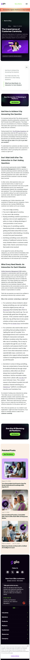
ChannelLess (6, 387)
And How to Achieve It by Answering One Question (12, 71)
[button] (15, 613)
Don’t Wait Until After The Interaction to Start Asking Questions (12, 77)
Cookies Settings (15, 656)
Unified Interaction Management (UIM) (11, 271)
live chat (21, 378)
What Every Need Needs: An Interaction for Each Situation (13, 84)
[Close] (28, 646)
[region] (15, 651)
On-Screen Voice (15, 323)
